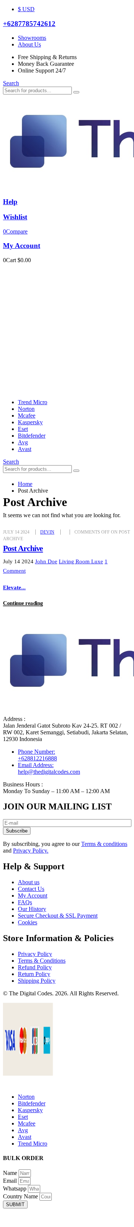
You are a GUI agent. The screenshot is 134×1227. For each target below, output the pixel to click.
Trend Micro (32, 402)
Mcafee (26, 415)
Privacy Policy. (30, 850)
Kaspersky (30, 422)
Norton (26, 409)
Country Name (21, 1196)
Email (10, 1181)
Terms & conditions (104, 844)
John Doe (46, 561)
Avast (24, 449)
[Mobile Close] (7, 1084)
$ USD (26, 9)
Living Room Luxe (81, 561)
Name (11, 1173)
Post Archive (23, 548)
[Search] (76, 92)
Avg (23, 442)
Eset (23, 429)
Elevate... (14, 587)
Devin (47, 532)
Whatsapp (15, 1188)
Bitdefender (31, 435)
